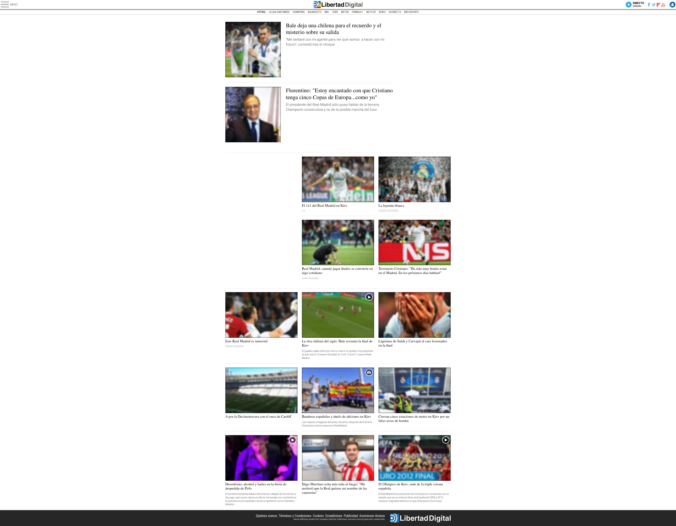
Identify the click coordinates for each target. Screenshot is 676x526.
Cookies (318, 516)
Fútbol (261, 12)
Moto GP (371, 12)
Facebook (648, 5)
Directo (638, 5)
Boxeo (382, 12)
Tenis (335, 12)
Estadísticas (333, 516)
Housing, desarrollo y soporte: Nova (370, 519)
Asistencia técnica (372, 516)
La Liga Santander (279, 12)
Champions (299, 12)
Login (672, 5)
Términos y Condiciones (295, 516)
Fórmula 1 (357, 12)
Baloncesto (314, 12)
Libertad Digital (338, 4)
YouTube (663, 5)
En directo (395, 12)
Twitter (653, 5)
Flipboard (659, 4)
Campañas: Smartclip (327, 519)
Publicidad (351, 516)
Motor (345, 12)
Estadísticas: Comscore (346, 519)
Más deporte (411, 12)
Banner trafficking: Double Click (306, 519)
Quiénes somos (266, 516)
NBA (327, 12)
